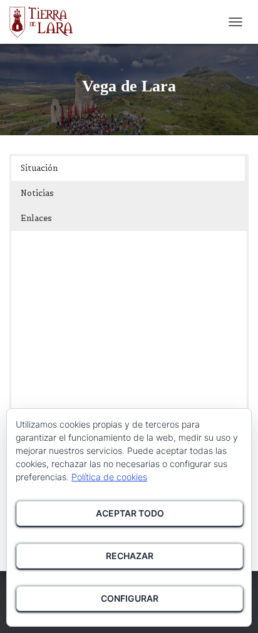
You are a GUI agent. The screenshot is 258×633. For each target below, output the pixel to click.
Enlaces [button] (36, 218)
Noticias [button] (37, 193)
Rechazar (129, 555)
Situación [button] (39, 168)
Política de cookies (109, 476)
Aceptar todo (130, 513)
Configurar (129, 598)
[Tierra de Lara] (46, 22)
